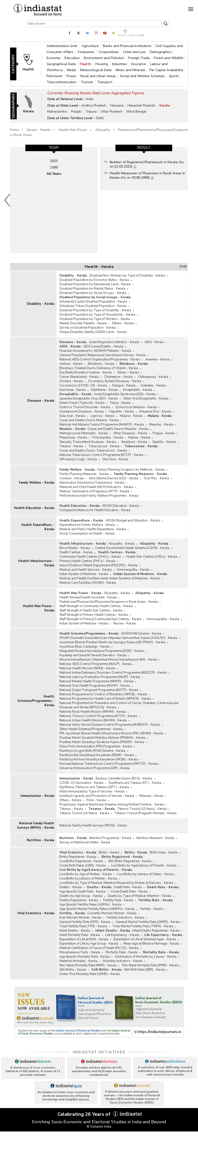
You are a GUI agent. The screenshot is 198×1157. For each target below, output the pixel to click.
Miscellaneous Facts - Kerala (79, 952)
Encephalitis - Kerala (137, 390)
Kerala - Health (38, 130)
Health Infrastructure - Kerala (36, 563)
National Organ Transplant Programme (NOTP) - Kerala (98, 690)
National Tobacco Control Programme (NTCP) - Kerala (98, 716)
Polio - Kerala (96, 800)
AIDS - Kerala (154, 342)
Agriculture (91, 46)
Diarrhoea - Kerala (72, 390)
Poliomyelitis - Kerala (107, 437)
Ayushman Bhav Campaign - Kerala (84, 646)
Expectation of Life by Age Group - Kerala (88, 943)
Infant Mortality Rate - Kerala (79, 935)
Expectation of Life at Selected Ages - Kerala (144, 939)
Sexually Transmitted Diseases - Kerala (87, 442)
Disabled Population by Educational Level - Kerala (95, 284)
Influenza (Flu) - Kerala (155, 411)
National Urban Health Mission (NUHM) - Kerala (93, 720)
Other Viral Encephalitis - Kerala (145, 398)
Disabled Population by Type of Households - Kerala (97, 314)
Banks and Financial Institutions (127, 46)
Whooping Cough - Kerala (78, 459)
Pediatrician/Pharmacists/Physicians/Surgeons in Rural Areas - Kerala (108, 602)
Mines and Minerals (131, 70)
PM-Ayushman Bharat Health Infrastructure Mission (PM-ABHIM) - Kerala (111, 733)
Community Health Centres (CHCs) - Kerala (90, 557)
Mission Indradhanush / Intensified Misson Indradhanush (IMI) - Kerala (108, 659)
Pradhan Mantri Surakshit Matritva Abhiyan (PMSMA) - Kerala (102, 738)
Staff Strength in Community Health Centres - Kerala (96, 606)
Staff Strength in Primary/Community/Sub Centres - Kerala (100, 619)
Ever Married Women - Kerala (80, 917)
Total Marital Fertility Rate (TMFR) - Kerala (142, 926)
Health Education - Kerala (34, 508)
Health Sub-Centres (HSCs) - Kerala (151, 557)
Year (53, 147)
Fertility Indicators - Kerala (125, 917)
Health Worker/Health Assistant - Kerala (88, 597)
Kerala (164, 105)
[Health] (30, 63)
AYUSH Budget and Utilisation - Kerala (133, 520)
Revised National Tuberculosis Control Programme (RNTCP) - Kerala (108, 764)
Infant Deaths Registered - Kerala (156, 930)
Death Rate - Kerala (128, 887)
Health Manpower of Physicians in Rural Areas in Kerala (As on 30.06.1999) (147, 175)
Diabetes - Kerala (153, 385)
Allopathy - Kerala (121, 543)
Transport (104, 82)
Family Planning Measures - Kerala (84, 474)
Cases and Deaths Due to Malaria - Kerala (89, 420)
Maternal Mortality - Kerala (78, 961)
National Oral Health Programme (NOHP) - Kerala (94, 685)
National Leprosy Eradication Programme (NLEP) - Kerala (99, 677)
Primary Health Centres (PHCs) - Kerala (87, 561)
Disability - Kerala (40, 304)
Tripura (91, 111)
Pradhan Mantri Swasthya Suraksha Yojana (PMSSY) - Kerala (101, 742)
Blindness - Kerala (101, 364)
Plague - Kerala (164, 433)
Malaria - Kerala (131, 416)
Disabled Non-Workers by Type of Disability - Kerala (127, 275)
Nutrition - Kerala (40, 840)
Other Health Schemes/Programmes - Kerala (91, 729)
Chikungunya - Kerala (153, 377)
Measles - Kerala (161, 424)
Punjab (76, 111)
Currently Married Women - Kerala (111, 913)
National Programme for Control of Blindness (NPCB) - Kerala (103, 694)
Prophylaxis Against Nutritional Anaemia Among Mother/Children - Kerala (111, 804)
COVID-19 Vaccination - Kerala (81, 783)
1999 (54, 167)
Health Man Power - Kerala (38, 608)
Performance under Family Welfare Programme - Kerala (98, 496)
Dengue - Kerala (123, 385)
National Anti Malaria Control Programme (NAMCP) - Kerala (101, 424)
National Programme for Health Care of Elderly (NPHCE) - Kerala (105, 699)
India (89, 99)
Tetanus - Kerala (71, 446)
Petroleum (55, 76)
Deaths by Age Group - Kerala (80, 896)
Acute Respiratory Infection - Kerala (114, 342)
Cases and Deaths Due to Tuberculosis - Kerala (93, 450)
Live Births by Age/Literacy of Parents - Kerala (143, 865)
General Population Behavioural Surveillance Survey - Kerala (102, 355)
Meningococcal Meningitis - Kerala (83, 433)
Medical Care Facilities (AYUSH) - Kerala (87, 583)
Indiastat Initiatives (99, 1052)
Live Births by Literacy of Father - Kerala (145, 874)
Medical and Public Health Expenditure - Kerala (92, 529)
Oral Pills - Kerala (156, 478)
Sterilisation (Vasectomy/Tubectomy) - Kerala (91, 482)
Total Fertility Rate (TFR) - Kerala (83, 926)
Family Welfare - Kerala (36, 482)
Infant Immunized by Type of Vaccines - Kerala (92, 791)
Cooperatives (109, 52)
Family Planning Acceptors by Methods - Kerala (131, 469)
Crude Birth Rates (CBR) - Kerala (82, 865)
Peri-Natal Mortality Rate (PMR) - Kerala (150, 965)
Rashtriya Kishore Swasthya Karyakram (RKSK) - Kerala (98, 759)
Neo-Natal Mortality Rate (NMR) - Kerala (88, 965)
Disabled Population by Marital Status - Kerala (92, 288)
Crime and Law (135, 52)
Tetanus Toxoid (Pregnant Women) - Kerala (145, 813)
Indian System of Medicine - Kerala (83, 574)
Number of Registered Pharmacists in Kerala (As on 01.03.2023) (147, 164)
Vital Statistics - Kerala (35, 913)
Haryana (116, 105)
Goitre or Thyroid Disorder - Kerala (84, 407)
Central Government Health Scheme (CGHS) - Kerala (132, 548)
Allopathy (102, 130)
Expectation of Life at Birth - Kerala (83, 939)
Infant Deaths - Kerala (74, 930)
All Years (54, 173)
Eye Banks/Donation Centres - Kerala (85, 372)
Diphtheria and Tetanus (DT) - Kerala (135, 783)
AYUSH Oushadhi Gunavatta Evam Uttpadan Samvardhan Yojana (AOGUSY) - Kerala (118, 638)
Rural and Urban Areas (98, 76)
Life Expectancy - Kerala (122, 935)
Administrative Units (62, 46)
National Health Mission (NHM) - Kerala (87, 668)
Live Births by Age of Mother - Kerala (85, 874)
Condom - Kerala (71, 478)
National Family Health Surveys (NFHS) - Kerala (35, 825)
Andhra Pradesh (93, 105)
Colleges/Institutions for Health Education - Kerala (94, 510)
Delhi (100, 118)
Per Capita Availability (166, 70)
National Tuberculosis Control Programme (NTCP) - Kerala (101, 455)
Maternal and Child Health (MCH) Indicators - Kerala (96, 487)
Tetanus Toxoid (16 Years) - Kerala (84, 813)
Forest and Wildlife (168, 58)
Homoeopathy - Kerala (133, 570)
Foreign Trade (139, 58)
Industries (120, 64)
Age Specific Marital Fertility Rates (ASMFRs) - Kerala (97, 909)
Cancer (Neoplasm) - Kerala (79, 377)
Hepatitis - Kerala (121, 411)
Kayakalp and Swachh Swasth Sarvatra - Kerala (93, 655)
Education (72, 58)
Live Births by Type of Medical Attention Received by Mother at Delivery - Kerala (116, 883)
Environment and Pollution (104, 58)
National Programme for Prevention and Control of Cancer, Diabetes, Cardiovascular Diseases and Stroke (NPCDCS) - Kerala (119, 705)
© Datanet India (99, 1126)
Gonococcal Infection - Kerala (136, 407)
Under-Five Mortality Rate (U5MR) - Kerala (89, 974)
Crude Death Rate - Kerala (129, 891)
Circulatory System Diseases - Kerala (114, 381)
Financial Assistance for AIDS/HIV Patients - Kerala (95, 351)
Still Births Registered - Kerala (129, 861)
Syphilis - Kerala (164, 442)
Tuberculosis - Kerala (103, 446)
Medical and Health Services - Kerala (85, 570)
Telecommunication (62, 82)
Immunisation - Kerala (37, 796)
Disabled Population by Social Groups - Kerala (92, 293)
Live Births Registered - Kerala (81, 861)
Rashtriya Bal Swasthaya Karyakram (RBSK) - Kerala (96, 755)
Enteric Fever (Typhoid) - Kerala (82, 403)
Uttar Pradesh (111, 111)
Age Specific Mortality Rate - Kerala (84, 956)
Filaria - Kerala (120, 403)
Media (72, 70)
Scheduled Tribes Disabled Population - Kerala (93, 306)
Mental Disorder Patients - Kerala (83, 323)
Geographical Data (62, 64)
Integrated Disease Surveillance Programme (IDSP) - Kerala (101, 651)
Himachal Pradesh (141, 105)
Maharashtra (57, 111)
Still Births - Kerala (72, 970)
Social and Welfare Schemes (143, 76)
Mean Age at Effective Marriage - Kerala (151, 943)
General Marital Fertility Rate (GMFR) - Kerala (148, 922)
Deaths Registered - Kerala (78, 900)
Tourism (87, 82)
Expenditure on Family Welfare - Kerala (87, 525)
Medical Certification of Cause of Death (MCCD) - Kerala (98, 948)
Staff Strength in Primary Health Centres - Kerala (93, 615)
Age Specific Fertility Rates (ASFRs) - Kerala (90, 904)
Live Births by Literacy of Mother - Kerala (88, 878)
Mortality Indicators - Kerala (122, 961)
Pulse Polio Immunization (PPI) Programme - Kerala (95, 746)
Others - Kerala (123, 323)
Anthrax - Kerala (71, 364)
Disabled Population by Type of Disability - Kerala (95, 310)
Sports (174, 76)
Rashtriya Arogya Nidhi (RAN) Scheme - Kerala (92, 751)
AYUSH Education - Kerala (120, 506)
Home (14, 130)
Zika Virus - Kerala (115, 459)
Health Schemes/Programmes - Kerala (35, 700)
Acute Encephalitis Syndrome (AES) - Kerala (125, 394)
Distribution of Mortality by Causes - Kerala (146, 956)
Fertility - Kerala (151, 909)
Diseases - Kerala (40, 401)
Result (144, 147)
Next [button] (188, 200)
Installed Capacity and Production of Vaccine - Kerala (96, 796)
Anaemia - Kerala (157, 359)
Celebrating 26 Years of (84, 1114)
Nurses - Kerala (124, 623)
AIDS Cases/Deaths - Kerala (103, 346)
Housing (102, 64)
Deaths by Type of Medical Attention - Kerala (139, 896)
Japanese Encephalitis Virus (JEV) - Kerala (88, 398)
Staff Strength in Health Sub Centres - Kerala (90, 610)
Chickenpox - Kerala (118, 377)
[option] (54, 200)
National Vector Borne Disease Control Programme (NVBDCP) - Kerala (109, 725)
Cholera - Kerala (71, 381)
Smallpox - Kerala (134, 442)
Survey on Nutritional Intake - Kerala (84, 842)
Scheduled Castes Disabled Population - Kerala (93, 301)
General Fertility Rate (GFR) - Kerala (84, 922)
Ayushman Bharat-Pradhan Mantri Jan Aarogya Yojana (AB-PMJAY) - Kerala (112, 642)
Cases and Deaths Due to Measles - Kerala (118, 429)
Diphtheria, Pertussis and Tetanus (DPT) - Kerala (94, 787)
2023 (54, 161)
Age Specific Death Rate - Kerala (82, 891)
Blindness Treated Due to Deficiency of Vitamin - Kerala (98, 368)
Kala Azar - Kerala (72, 416)
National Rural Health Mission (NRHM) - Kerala (92, 712)
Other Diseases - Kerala (130, 433)
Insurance (139, 64)
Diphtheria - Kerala (104, 390)
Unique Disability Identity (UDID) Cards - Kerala (93, 332)
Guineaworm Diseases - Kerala (81, 411)
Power (71, 76)
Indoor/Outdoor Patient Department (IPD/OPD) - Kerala (98, 565)
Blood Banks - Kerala (74, 548)
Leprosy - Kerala (102, 416)
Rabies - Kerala (139, 437)
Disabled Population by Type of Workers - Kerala (94, 319)
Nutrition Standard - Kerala (155, 838)
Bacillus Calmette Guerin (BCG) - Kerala (124, 778)
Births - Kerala (109, 852)
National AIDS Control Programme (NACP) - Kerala (95, 664)
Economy (54, 58)
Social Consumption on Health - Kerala (86, 533)
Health (86, 64)
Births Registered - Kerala (77, 857)
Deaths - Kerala (70, 887)
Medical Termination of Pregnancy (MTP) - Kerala (94, 491)
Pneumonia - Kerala (73, 437)
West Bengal (136, 111)
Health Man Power (72, 130)
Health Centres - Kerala (76, 552)
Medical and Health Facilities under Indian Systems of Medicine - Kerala (109, 578)
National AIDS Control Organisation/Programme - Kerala (99, 359)
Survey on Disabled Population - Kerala (87, 327)
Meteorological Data (96, 70)
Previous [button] (7, 200)
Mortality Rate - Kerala (122, 952)
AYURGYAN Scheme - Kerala (141, 633)
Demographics (161, 52)
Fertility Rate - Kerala (118, 900)
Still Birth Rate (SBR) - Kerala (144, 970)
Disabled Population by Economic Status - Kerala (94, 280)
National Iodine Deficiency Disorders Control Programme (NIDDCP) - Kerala (113, 672)
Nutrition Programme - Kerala (110, 838)
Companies (86, 52)
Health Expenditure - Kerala (37, 527)
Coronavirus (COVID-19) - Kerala (83, 385)
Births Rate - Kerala (163, 852)
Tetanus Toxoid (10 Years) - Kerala (142, 809)
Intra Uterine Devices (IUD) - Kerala (113, 478)
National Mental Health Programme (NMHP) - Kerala (96, 681)
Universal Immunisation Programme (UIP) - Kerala (94, 768)
